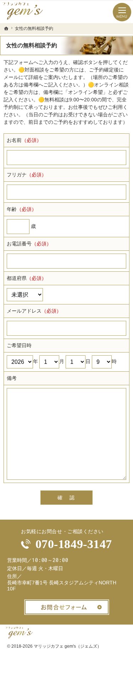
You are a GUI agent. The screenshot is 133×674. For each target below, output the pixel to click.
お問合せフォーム (66, 607)
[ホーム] (6, 28)
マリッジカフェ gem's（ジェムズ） (67, 646)
